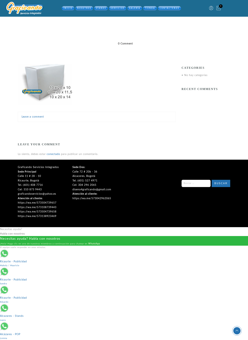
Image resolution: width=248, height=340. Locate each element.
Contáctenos (169, 8)
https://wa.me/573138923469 (37, 216)
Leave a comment (33, 117)
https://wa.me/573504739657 (37, 203)
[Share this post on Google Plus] (97, 127)
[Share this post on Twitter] (88, 127)
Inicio (68, 8)
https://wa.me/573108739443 (37, 207)
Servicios (118, 8)
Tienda (150, 8)
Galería (134, 8)
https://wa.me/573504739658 (37, 211)
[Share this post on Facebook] (82, 127)
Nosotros (84, 8)
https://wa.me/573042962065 (91, 198)
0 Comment (125, 43)
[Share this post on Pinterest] (104, 127)
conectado (53, 154)
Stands (101, 8)
